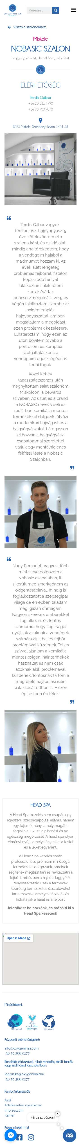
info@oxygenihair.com (21, 1048)
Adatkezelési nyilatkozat (23, 1105)
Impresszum (14, 1110)
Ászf (7, 1100)
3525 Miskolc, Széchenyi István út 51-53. (40, 127)
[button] (73, 10)
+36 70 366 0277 (16, 1053)
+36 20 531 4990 (40, 103)
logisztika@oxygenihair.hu (24, 1074)
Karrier (9, 1115)
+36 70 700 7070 (40, 109)
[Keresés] (55, 10)
